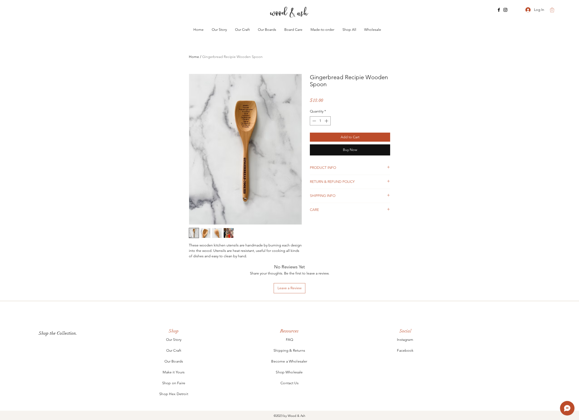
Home (194, 57)
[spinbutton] (320, 121)
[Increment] (327, 121)
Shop (174, 331)
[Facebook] (498, 9)
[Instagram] (505, 9)
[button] (552, 9)
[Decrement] (314, 121)
